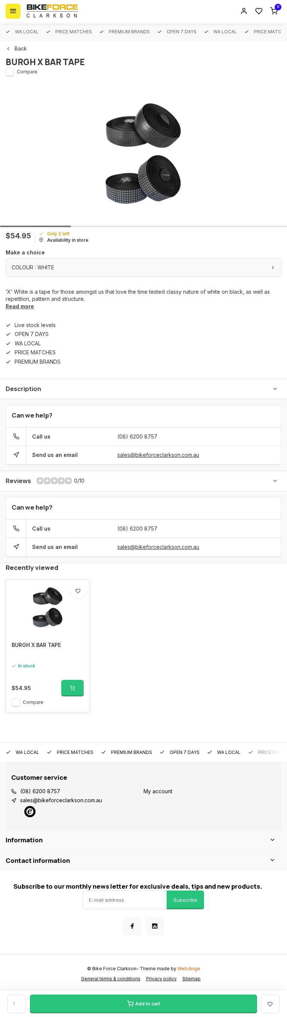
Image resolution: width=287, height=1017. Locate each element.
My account (158, 791)
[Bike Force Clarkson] (52, 11)
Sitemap (191, 978)
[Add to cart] (72, 688)
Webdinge (189, 968)
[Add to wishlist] (78, 590)
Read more (20, 306)
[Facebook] (132, 926)
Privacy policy (161, 978)
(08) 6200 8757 (137, 436)
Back (21, 48)
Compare (27, 71)
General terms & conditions (111, 978)
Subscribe (185, 900)
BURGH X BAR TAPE (36, 645)
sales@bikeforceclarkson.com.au (158, 455)
